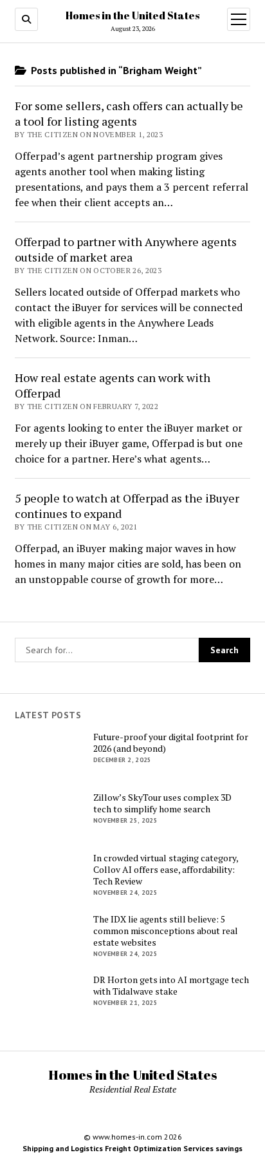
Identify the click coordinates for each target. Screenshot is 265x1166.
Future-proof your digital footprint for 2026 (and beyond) (170, 742)
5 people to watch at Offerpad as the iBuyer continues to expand (127, 505)
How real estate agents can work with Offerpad (112, 385)
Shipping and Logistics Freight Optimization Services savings (132, 1148)
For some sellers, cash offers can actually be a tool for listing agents (129, 113)
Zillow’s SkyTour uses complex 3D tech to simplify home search (162, 803)
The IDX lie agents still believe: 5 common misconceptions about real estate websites (165, 930)
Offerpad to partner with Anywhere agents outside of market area (126, 249)
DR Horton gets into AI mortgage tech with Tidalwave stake (171, 985)
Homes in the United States (132, 15)
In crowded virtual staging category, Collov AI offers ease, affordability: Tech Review (165, 869)
